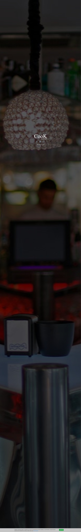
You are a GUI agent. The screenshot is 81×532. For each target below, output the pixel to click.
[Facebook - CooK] (37, 142)
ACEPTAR (61, 529)
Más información (35, 530)
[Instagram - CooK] (44, 142)
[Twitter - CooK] (40, 142)
